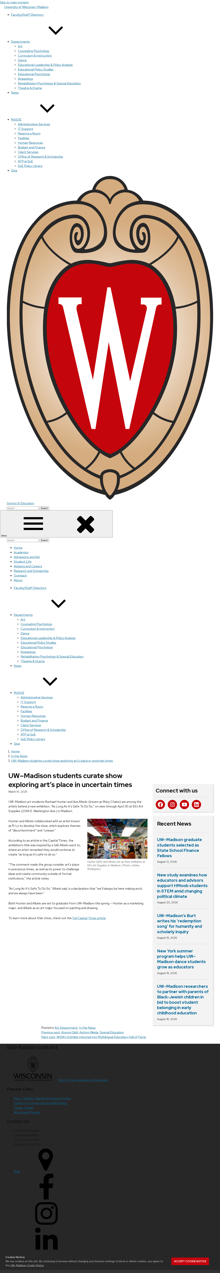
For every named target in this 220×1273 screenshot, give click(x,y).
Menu (4, 535)
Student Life (22, 562)
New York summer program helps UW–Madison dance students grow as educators (181, 959)
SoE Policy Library (30, 166)
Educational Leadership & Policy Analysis (45, 65)
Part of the (83, 1080)
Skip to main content (14, 2)
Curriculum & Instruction (35, 55)
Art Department (66, 1028)
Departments (20, 42)
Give (14, 170)
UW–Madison (26, 7)
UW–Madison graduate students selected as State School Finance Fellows (179, 847)
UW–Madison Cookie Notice (27, 1265)
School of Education (20, 503)
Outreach (20, 575)
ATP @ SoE (25, 161)
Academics (21, 552)
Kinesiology (25, 79)
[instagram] (46, 1225)
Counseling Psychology (33, 51)
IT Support (25, 129)
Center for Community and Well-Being (40, 1103)
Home (18, 548)
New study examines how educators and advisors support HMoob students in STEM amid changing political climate (182, 885)
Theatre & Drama (30, 88)
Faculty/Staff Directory (27, 15)
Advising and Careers (28, 566)
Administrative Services (34, 124)
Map (17, 1171)
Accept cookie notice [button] (190, 1261)
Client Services (28, 152)
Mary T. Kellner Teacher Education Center (42, 1098)
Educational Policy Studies (35, 69)
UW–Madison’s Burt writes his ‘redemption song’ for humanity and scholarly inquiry (179, 923)
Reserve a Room (29, 133)
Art (20, 46)
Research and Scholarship (31, 571)
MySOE (16, 119)
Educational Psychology (34, 74)
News (15, 93)
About (18, 580)
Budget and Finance (31, 147)
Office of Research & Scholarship (40, 157)
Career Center (24, 1108)
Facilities (23, 138)
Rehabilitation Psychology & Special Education (49, 83)
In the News (87, 1028)
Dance (22, 60)
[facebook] (46, 1198)
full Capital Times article (89, 918)
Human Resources (30, 143)
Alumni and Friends (27, 1112)
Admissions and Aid (27, 557)
